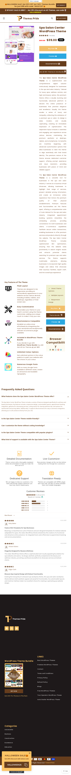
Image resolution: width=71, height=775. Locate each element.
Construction (9, 738)
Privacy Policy (42, 677)
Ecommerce (9, 742)
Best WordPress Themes (46, 660)
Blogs (39, 686)
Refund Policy (42, 682)
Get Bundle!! (61, 5)
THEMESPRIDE (50, 763)
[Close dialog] (29, 753)
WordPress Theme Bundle (27, 345)
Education (8, 747)
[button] (4, 18)
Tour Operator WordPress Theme (49, 695)
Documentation (52, 64)
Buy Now (51, 49)
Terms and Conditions (45, 673)
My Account (61, 18)
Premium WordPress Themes (47, 664)
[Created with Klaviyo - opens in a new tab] (16, 772)
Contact (40, 669)
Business (8, 734)
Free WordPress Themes (46, 691)
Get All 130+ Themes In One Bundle (52, 72)
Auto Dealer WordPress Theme (48, 699)
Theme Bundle (54, 315)
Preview (52, 56)
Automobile (9, 729)
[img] (9, 521)
